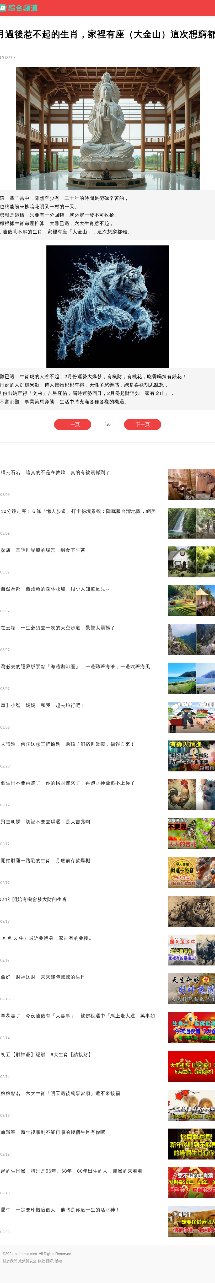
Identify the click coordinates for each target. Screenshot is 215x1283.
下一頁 (143, 424)
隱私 (49, 1261)
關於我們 (10, 1261)
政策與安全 (27, 1261)
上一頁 (73, 424)
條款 (41, 1261)
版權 (58, 1261)
